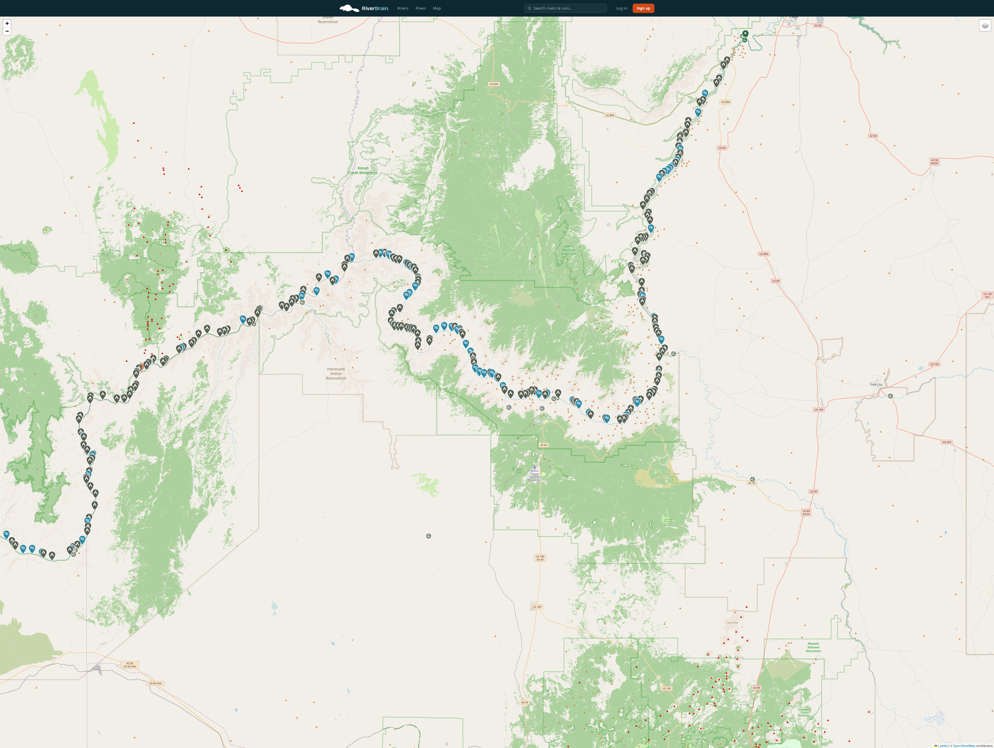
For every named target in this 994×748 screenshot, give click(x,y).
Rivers (402, 8)
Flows (421, 8)
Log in (621, 8)
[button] (745, 35)
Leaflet (942, 745)
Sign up (643, 8)
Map (437, 8)
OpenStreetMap (964, 745)
